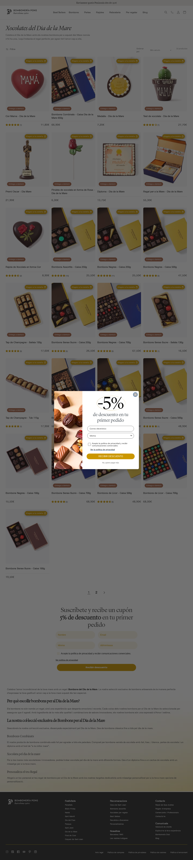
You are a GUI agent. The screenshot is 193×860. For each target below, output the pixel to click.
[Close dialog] (135, 394)
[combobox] (110, 435)
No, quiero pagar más (110, 463)
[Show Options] (131, 435)
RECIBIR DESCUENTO (110, 456)
